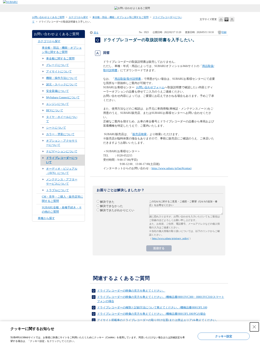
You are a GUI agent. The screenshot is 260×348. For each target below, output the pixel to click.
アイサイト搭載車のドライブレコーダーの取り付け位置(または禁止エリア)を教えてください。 (158, 320)
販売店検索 (139, 134)
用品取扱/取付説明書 (128, 78)
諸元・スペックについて (61, 84)
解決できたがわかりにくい (117, 210)
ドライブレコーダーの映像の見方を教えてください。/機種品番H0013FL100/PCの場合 (151, 313)
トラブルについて (57, 190)
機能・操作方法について (61, 78)
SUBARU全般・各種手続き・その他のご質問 (62, 209)
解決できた (107, 201)
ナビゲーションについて (61, 151)
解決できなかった (111, 206)
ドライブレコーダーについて (61, 160)
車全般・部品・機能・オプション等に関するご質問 (120, 17)
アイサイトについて (59, 71)
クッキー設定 (223, 336)
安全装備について (57, 91)
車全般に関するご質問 (60, 58)
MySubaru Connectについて (63, 97)
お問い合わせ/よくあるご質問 (48, 17)
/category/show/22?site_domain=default (39, 199)
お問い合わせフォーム (150, 87)
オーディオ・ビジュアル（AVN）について (61, 171)
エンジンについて (57, 104)
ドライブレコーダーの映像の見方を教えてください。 (131, 290)
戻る (96, 32)
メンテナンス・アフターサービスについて (61, 181)
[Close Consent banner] (254, 326)
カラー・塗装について (60, 134)
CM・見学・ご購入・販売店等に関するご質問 (62, 199)
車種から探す (46, 218)
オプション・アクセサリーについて (61, 143)
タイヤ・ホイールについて (61, 119)
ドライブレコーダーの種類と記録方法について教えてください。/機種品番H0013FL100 (152, 307)
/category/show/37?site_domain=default (35, 218)
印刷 (224, 32)
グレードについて (57, 65)
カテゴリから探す (78, 17)
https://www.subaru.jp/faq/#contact (172, 168)
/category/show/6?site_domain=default (35, 41)
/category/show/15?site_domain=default (39, 209)
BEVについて (54, 110)
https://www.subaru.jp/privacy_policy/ (170, 238)
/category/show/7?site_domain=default (39, 50)
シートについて (56, 127)
